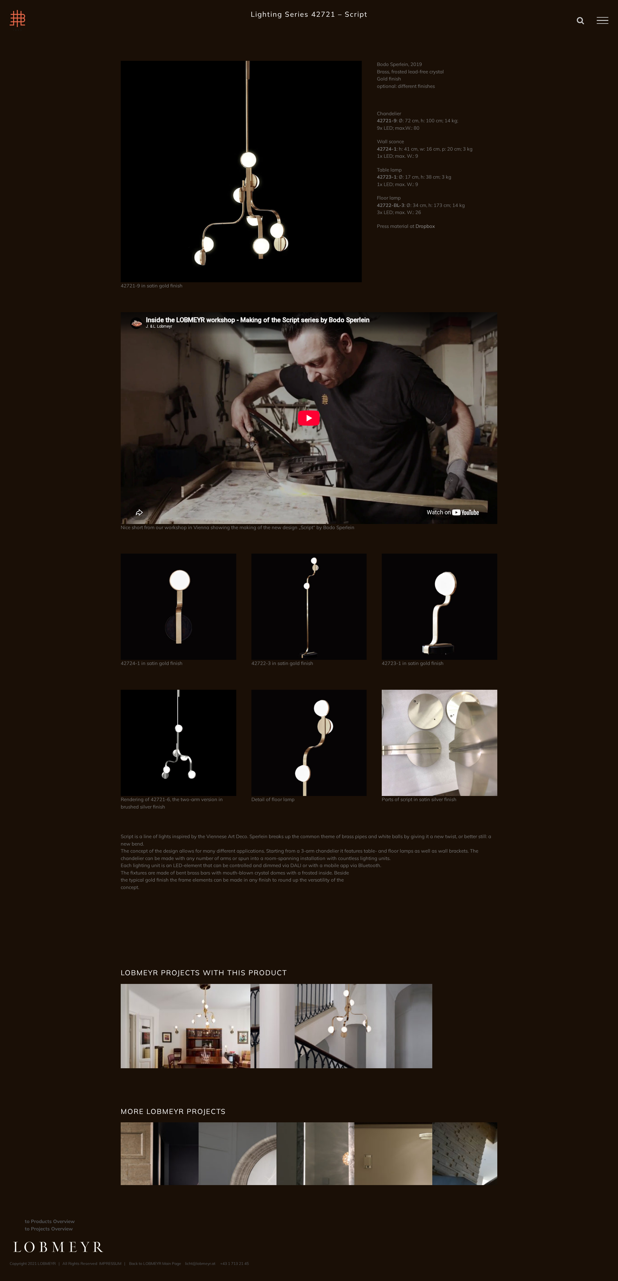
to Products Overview (50, 1221)
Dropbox (425, 226)
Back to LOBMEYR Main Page (155, 1263)
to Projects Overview (49, 1229)
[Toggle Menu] (602, 20)
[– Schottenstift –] (341, 987)
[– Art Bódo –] (212, 987)
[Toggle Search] (580, 20)
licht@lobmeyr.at (200, 1263)
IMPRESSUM (110, 1263)
